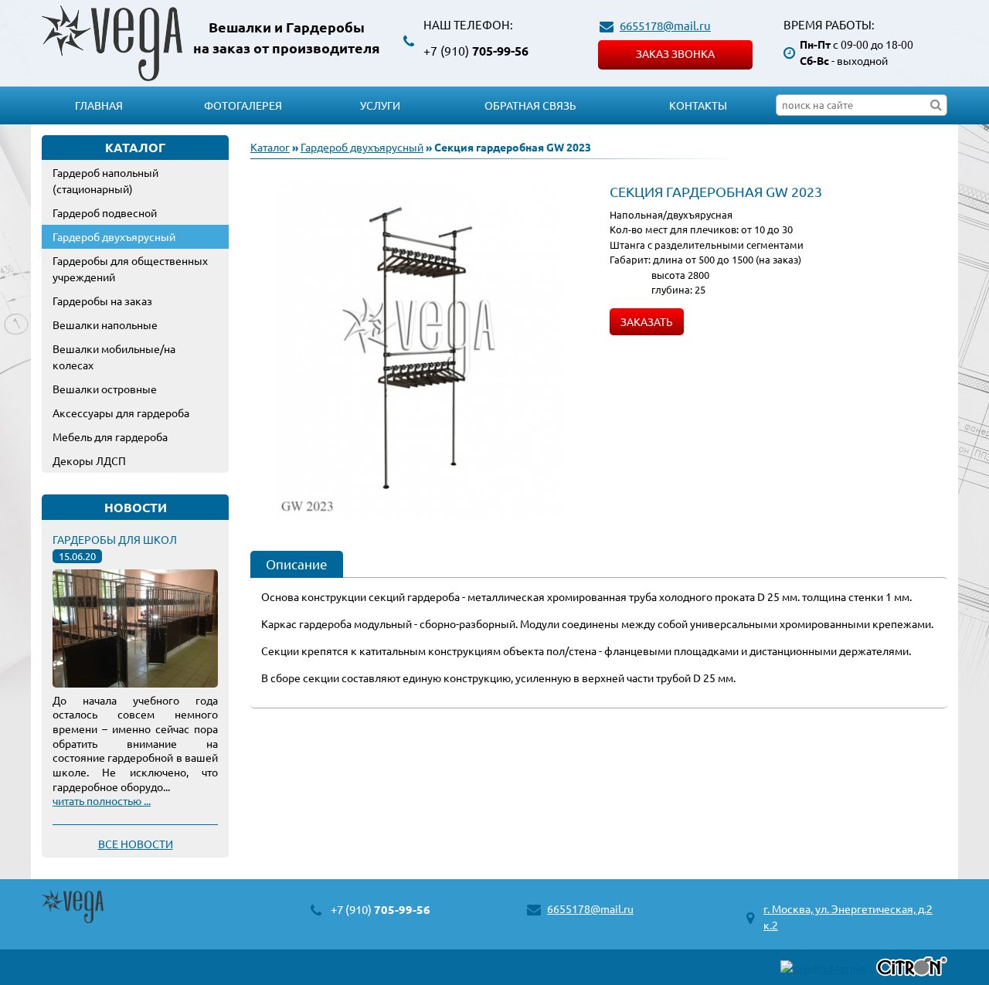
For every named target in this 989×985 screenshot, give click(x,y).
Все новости (135, 844)
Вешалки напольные (105, 324)
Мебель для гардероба (110, 436)
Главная (99, 105)
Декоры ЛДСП (89, 460)
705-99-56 (475, 50)
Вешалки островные (105, 389)
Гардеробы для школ (115, 539)
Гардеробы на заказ (102, 300)
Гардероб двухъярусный (114, 236)
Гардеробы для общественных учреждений (130, 268)
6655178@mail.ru (665, 25)
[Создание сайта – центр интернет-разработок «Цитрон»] (911, 968)
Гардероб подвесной (105, 212)
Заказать (646, 321)
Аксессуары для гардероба (121, 412)
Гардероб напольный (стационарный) (105, 180)
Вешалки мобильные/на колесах (114, 356)
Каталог (270, 147)
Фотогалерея (243, 105)
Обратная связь (530, 105)
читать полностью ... (102, 800)
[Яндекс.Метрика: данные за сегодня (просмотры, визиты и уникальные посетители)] (827, 968)
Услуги (380, 105)
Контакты (698, 105)
